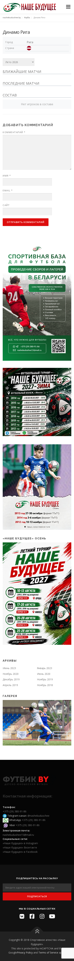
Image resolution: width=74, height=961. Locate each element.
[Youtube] (52, 916)
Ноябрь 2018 (45, 685)
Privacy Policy (25, 952)
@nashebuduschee (38, 815)
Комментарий (14, 132)
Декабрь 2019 (11, 679)
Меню (68, 6)
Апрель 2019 (10, 685)
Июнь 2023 (9, 668)
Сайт (6, 205)
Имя (7, 175)
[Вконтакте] (22, 916)
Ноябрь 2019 (45, 679)
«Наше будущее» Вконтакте (20, 847)
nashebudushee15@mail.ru (18, 834)
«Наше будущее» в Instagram (20, 843)
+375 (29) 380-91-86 (14, 811)
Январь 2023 (44, 668)
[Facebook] (32, 916)
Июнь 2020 (43, 674)
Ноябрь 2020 (10, 674)
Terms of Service (48, 952)
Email (8, 190)
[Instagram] (42, 916)
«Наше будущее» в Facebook (20, 851)
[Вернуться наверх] (37, 931)
